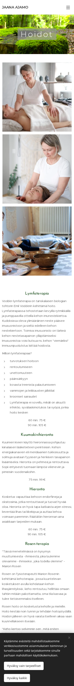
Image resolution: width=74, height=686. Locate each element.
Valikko (68, 7)
